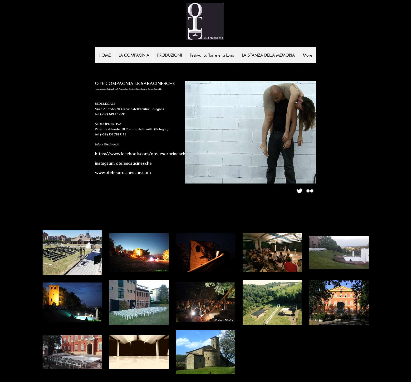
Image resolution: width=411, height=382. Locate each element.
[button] (169, 55)
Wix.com (181, 189)
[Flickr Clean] (309, 190)
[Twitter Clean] (299, 190)
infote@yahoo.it (107, 144)
